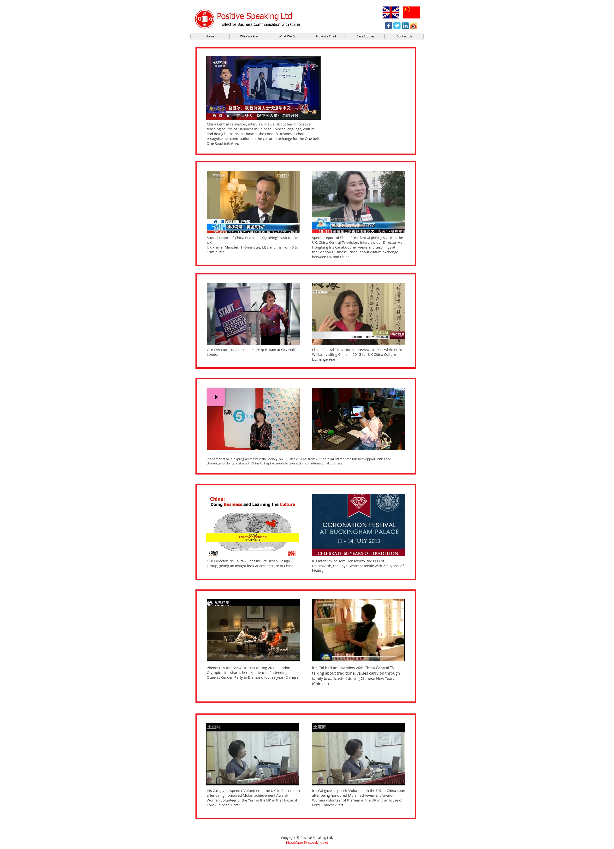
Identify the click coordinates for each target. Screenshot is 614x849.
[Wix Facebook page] (388, 25)
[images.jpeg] (413, 25)
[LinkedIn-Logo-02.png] (405, 25)
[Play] (216, 397)
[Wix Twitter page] (397, 25)
